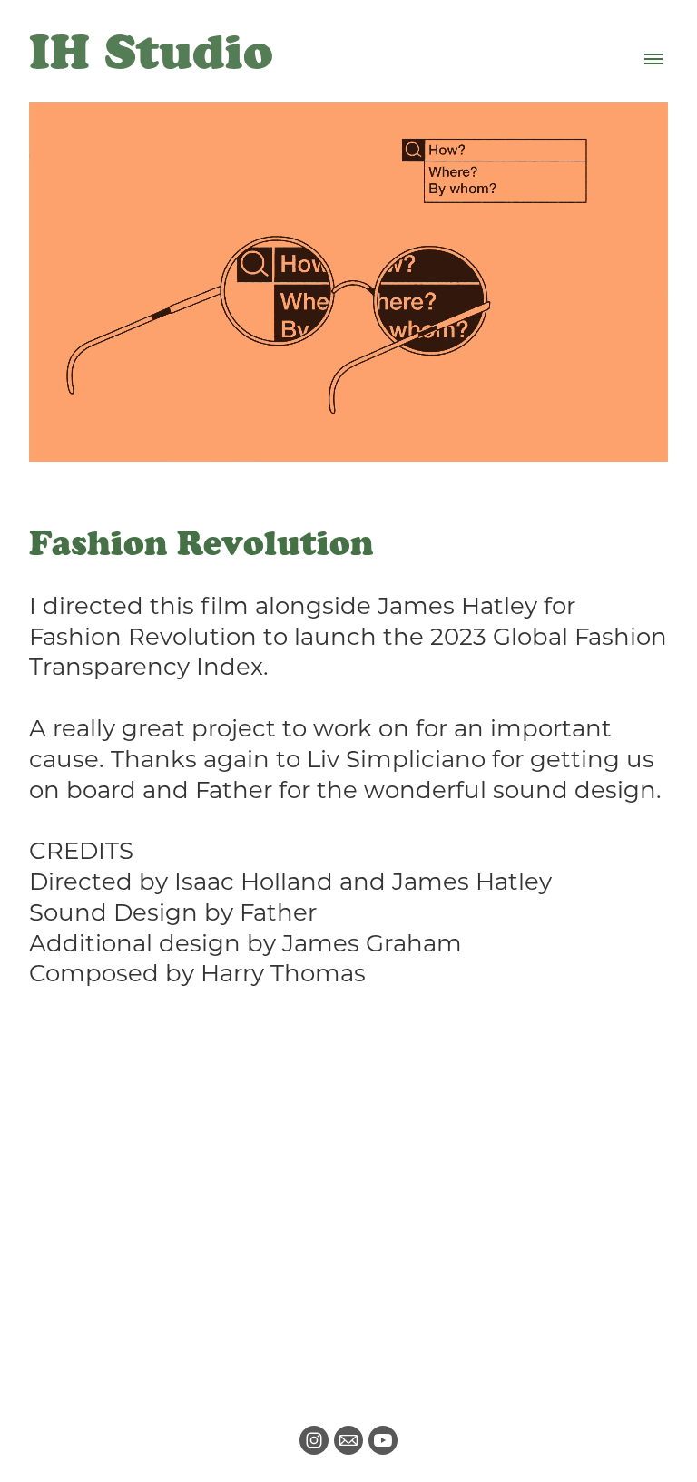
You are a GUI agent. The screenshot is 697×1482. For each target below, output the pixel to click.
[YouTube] (383, 1440)
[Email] (348, 1440)
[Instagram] (314, 1440)
